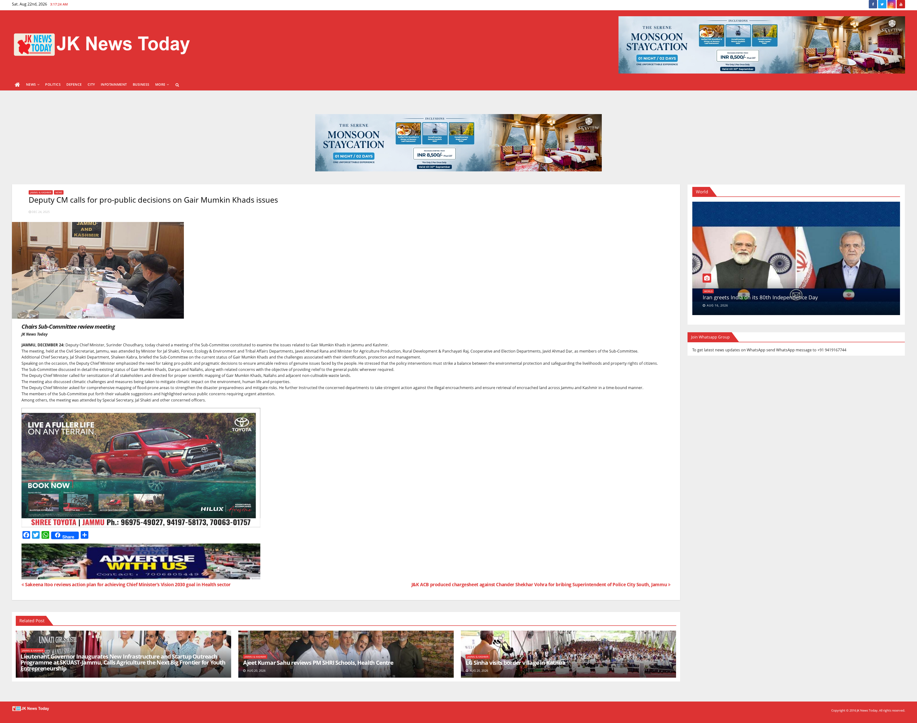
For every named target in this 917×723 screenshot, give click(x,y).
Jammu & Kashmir (40, 192)
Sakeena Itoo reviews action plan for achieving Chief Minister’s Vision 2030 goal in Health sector (127, 584)
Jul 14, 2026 (716, 305)
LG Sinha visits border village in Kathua (515, 662)
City (91, 84)
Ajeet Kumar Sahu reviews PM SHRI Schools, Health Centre (318, 662)
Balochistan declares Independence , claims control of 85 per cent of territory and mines (786, 294)
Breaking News (713, 285)
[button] (177, 84)
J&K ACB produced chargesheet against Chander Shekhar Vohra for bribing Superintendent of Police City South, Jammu (539, 584)
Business (141, 84)
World (731, 285)
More (160, 84)
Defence (74, 84)
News (31, 84)
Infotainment (114, 84)
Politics (53, 84)
